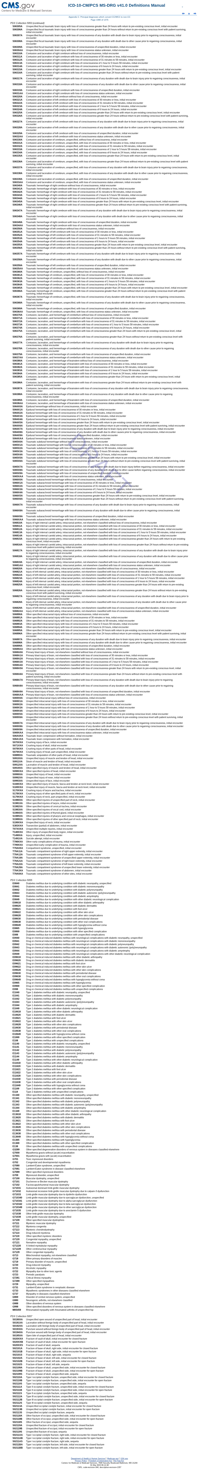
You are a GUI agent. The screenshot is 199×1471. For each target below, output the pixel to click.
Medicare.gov (113, 1458)
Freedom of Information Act (100, 1461)
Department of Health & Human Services (88, 1458)
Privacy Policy (81, 1461)
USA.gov (124, 1458)
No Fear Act (119, 1461)
